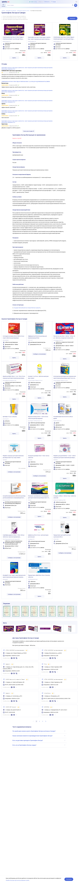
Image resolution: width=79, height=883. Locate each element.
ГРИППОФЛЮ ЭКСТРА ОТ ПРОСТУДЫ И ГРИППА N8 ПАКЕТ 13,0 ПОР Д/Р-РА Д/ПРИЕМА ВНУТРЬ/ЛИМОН (63, 38)
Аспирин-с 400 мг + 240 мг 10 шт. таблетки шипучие (64, 496)
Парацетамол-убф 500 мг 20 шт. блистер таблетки (39, 576)
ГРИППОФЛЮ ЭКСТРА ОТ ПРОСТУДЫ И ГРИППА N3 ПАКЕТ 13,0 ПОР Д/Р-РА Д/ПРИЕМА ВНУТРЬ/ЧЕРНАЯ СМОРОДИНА (13, 38)
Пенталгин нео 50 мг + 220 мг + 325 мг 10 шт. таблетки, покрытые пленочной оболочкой (64, 337)
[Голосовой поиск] (72, 5)
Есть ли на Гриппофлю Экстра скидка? (24, 745)
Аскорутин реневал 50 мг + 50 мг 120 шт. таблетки (39, 456)
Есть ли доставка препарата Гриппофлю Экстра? (27, 740)
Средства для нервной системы (23, 10)
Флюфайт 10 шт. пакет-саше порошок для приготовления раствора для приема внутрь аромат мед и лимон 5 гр (14, 576)
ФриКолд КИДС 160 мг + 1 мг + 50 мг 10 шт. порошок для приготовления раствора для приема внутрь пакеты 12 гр (14, 377)
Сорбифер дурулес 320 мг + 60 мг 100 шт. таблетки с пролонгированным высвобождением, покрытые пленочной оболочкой (14, 536)
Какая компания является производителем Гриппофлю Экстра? (32, 736)
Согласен (69, 879)
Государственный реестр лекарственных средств (27, 307)
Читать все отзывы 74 (28, 131)
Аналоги (72, 18)
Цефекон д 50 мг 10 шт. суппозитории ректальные (38, 536)
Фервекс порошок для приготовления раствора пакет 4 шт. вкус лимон (13, 456)
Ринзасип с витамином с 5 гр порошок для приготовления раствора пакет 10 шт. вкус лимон (39, 497)
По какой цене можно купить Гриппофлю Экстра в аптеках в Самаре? (34, 731)
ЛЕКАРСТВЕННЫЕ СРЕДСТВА (11, 10)
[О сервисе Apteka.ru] (76, 1)
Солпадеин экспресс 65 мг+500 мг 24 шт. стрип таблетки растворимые (13, 337)
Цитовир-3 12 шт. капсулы (10, 416)
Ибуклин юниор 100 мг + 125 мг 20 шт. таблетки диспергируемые (38, 417)
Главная (3, 10)
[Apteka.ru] (5, 2)
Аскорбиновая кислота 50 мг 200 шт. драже (63, 417)
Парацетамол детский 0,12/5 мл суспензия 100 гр (62, 536)
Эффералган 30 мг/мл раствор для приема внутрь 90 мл (37, 337)
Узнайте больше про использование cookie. (17, 880)
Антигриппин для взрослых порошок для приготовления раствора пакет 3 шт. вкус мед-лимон (64, 377)
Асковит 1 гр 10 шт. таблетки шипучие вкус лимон (38, 377)
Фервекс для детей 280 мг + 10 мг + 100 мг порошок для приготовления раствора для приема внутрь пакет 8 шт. (64, 457)
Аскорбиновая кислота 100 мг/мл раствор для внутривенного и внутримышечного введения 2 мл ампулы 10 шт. (14, 497)
